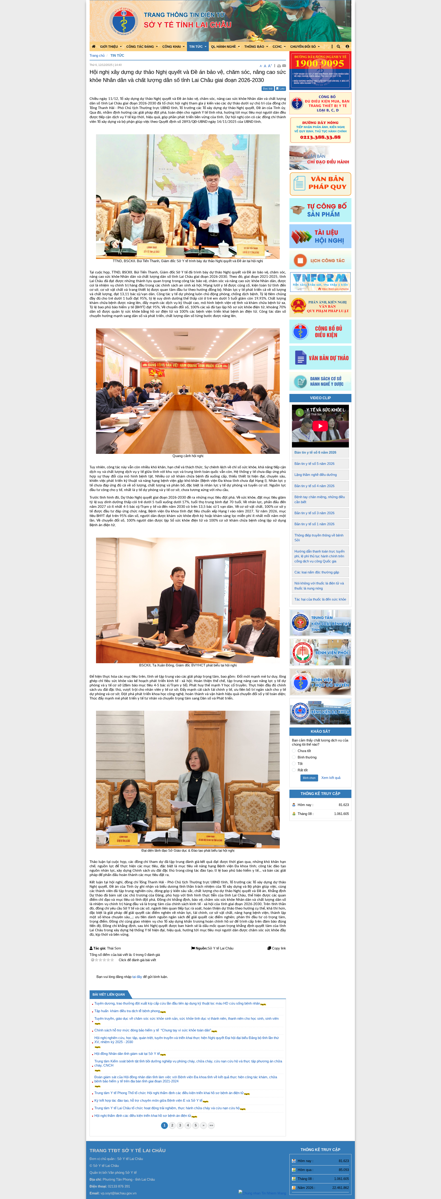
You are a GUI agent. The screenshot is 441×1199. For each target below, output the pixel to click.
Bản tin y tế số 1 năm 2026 (314, 524)
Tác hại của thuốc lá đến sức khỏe (320, 599)
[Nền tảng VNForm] (320, 282)
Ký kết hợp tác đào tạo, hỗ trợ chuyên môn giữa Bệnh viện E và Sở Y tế (148, 1100)
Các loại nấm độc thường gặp (316, 572)
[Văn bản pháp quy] (320, 184)
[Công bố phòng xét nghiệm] (320, 331)
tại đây (137, 977)
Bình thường (307, 757)
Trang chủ (97, 55)
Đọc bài (268, 88)
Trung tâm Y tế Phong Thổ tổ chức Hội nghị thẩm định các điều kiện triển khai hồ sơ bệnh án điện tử (169, 1093)
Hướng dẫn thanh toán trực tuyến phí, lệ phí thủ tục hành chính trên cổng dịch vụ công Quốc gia (319, 556)
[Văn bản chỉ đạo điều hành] (320, 158)
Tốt (300, 764)
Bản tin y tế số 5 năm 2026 (314, 464)
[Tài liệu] (320, 236)
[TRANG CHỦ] (94, 46)
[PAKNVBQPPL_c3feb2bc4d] (320, 306)
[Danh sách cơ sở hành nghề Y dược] (320, 389)
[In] (279, 65)
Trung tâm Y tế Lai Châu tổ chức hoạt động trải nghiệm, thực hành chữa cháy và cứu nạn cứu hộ (167, 1108)
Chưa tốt (304, 751)
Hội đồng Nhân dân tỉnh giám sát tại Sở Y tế (127, 1054)
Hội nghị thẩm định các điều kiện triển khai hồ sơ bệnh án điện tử (142, 1116)
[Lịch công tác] (320, 259)
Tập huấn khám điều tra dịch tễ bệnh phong (127, 1011)
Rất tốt (303, 770)
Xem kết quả (330, 778)
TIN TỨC (117, 55)
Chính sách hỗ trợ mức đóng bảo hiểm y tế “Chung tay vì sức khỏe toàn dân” (152, 1030)
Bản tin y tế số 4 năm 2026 (314, 486)
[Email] (284, 65)
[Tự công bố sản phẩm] (320, 210)
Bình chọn (309, 778)
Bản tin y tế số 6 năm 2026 (315, 452)
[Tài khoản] (347, 46)
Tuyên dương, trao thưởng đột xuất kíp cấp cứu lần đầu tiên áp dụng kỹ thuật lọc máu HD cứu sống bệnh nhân (177, 1003)
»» (211, 1125)
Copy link (278, 948)
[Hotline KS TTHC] (320, 130)
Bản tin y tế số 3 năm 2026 (314, 513)
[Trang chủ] (220, 21)
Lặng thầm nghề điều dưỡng (315, 475)
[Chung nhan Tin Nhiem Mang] (262, 1193)
